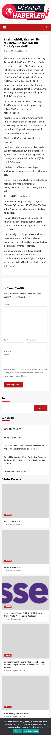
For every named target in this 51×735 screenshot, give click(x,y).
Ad (6, 340)
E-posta (31, 340)
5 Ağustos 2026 (16, 671)
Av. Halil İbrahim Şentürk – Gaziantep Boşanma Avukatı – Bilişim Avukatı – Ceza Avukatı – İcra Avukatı (25, 460)
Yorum (7, 304)
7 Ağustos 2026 (16, 619)
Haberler (7, 515)
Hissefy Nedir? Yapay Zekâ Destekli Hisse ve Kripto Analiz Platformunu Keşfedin (24, 447)
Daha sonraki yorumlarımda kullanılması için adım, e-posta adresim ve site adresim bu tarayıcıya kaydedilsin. (25, 372)
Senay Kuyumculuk (12, 437)
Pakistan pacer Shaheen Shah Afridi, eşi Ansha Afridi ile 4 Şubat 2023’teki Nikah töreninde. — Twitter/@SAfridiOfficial (24, 73)
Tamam (17, 731)
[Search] (46, 27)
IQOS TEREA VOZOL (13, 429)
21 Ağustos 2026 (17, 524)
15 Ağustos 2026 (17, 570)
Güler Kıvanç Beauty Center (16, 471)
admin (8, 51)
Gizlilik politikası (31, 731)
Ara (3, 398)
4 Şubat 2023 (18, 51)
